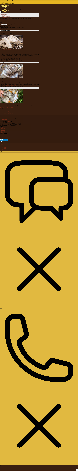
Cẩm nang (2, 149)
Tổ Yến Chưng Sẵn (3, 127)
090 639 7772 (7, 120)
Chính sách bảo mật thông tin (4, 131)
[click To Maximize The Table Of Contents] (1, 12)
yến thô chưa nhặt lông (5, 22)
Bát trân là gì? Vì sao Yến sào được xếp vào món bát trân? (6, 111)
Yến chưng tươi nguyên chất (4, 129)
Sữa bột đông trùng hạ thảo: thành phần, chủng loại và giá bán (7, 110)
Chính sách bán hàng (3, 130)
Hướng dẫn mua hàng (3, 132)
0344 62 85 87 (8, 121)
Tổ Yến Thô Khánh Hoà (4, 17)
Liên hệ (2, 150)
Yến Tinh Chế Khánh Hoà (3, 128)
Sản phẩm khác (3, 20)
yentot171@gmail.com (4, 119)
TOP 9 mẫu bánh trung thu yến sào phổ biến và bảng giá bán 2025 (7, 113)
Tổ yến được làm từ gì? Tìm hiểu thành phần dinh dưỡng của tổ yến (6, 107)
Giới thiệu (2, 144)
